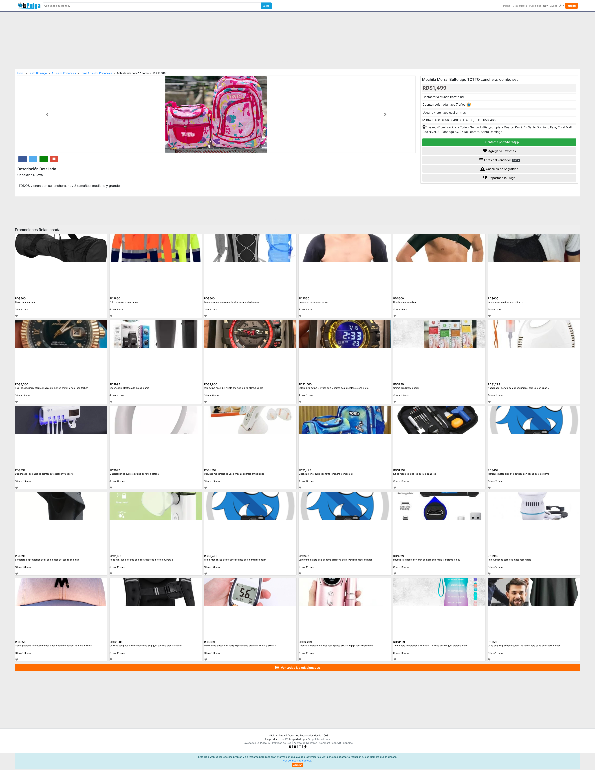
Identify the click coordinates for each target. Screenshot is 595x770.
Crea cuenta (520, 5)
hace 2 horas (23, 395)
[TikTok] (305, 746)
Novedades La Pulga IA (256, 742)
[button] (47, 114)
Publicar (571, 5)
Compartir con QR (330, 742)
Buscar (266, 5)
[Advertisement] (297, 38)
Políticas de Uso (281, 742)
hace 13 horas (402, 481)
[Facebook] (295, 746)
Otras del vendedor (501, 160)
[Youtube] (300, 746)
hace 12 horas (496, 395)
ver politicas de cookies (297, 760)
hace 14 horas (496, 567)
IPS (286, 739)
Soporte (348, 742)
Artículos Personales (64, 73)
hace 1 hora (22, 309)
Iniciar (506, 5)
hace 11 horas (402, 395)
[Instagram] (290, 746)
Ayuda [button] (554, 5)
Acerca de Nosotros (305, 742)
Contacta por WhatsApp (502, 142)
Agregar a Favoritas (501, 151)
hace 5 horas (212, 395)
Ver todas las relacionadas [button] (299, 668)
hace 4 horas (117, 395)
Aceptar (297, 764)
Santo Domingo (38, 73)
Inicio (20, 73)
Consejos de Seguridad (501, 169)
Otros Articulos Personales (96, 73)
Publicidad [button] (535, 5)
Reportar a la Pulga (501, 178)
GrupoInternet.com (319, 739)
